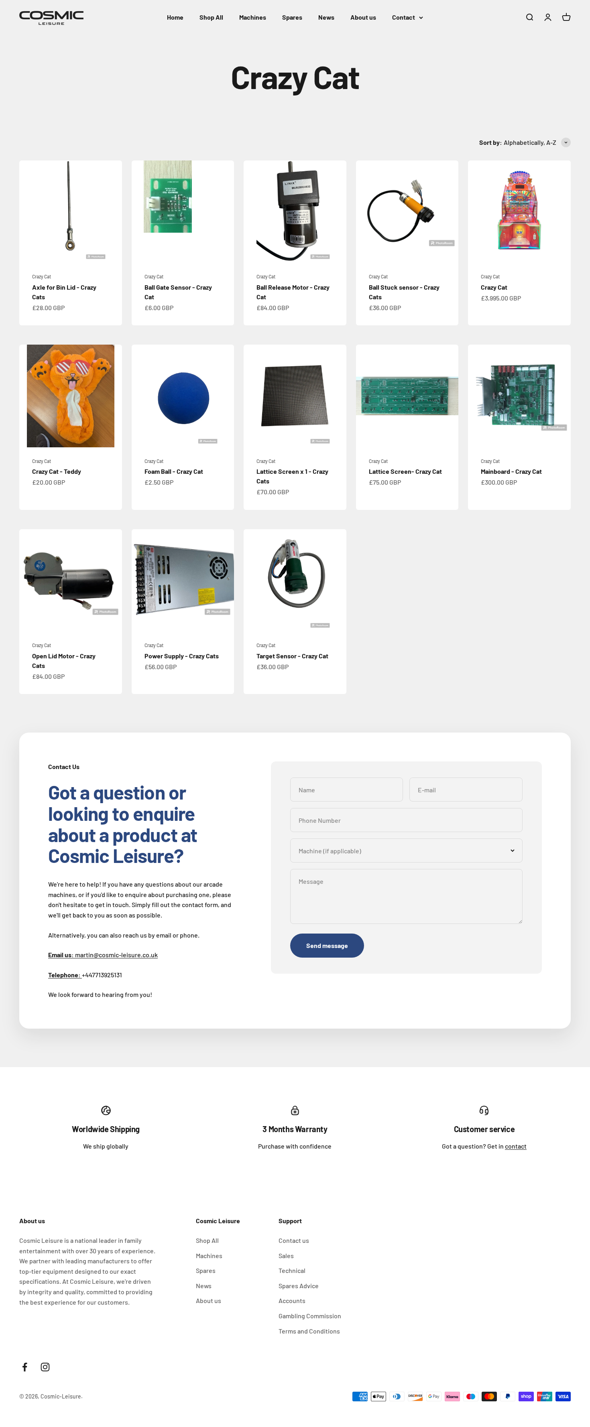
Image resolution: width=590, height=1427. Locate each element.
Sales (286, 1255)
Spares (292, 17)
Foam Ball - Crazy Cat (173, 471)
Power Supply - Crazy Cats (181, 656)
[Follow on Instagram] (45, 1367)
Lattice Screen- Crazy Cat (405, 471)
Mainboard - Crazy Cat (511, 471)
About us (363, 17)
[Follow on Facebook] (24, 1367)
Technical (292, 1270)
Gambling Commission (310, 1315)
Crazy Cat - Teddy (56, 471)
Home (175, 17)
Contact (403, 17)
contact (516, 1146)
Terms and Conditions (309, 1331)
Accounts (292, 1300)
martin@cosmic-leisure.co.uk (103, 954)
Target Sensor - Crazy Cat (292, 656)
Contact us (294, 1240)
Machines (252, 17)
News (326, 17)
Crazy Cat (41, 276)
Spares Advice (299, 1285)
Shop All (211, 17)
